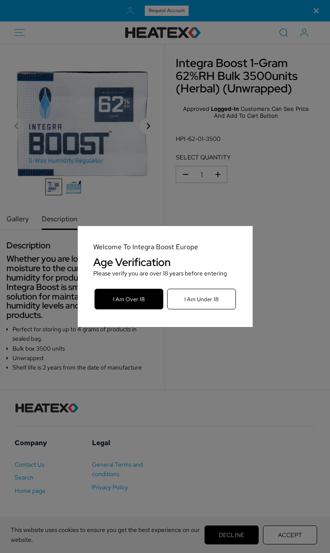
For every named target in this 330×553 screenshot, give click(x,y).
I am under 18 (201, 299)
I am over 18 (129, 299)
